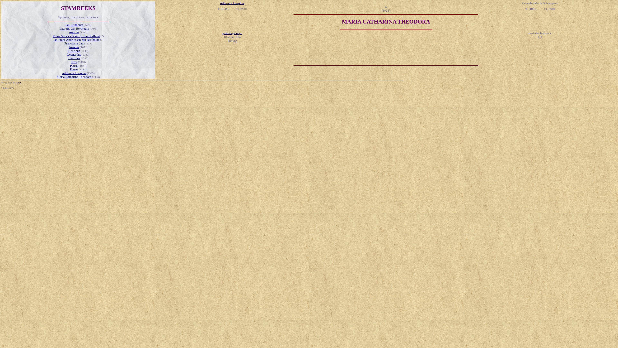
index (18, 82)
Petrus (74, 65)
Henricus (74, 51)
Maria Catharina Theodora (74, 76)
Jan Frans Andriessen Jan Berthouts (76, 39)
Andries (74, 32)
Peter (74, 62)
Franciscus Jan (74, 43)
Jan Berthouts (74, 25)
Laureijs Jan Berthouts (74, 28)
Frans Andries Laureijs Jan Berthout (76, 36)
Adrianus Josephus (74, 73)
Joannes (74, 47)
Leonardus (74, 54)
